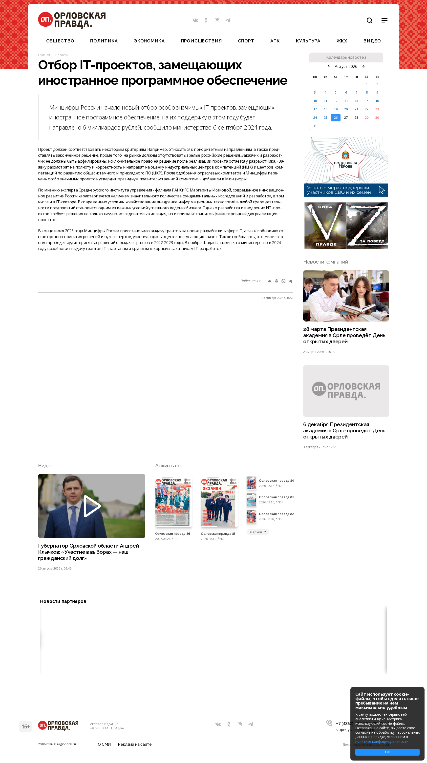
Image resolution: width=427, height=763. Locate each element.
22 (366, 109)
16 (377, 100)
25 (325, 117)
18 (325, 109)
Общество (60, 40)
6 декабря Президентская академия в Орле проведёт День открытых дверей (344, 430)
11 (325, 100)
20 (346, 109)
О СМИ (104, 744)
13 (346, 100)
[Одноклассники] (276, 281)
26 (336, 117)
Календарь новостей (346, 57)
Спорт (246, 40)
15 (366, 100)
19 (336, 109)
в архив (256, 532)
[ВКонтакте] (270, 281)
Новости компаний (325, 262)
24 (315, 117)
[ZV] (346, 247)
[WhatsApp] (283, 281)
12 (336, 100)
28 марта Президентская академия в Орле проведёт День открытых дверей (344, 335)
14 (356, 100)
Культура (308, 40)
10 (315, 100)
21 (356, 109)
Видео (372, 40)
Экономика (149, 40)
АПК (275, 40)
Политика (104, 40)
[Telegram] (290, 281)
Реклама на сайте (134, 744)
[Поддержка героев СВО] (346, 195)
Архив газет (169, 465)
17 (315, 109)
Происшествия (201, 40)
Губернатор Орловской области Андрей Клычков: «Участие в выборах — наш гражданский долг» (88, 552)
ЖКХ (342, 40)
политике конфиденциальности (381, 741)
